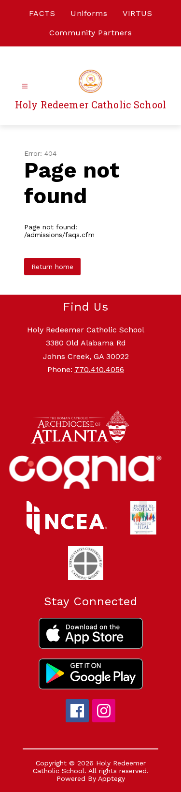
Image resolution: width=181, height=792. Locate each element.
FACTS (42, 13)
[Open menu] (24, 86)
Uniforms (88, 13)
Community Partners (90, 32)
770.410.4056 (99, 369)
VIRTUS (137, 13)
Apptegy (111, 778)
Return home (52, 266)
